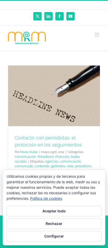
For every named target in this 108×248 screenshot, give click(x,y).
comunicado (24, 166)
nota (70, 166)
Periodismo (45, 157)
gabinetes (58, 166)
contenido (42, 166)
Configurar (54, 236)
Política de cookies (46, 198)
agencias (51, 161)
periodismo (83, 166)
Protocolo (62, 157)
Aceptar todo (54, 211)
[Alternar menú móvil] (97, 34)
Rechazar (54, 223)
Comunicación (25, 157)
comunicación (70, 161)
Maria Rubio (29, 152)
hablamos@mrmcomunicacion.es (64, 5)
